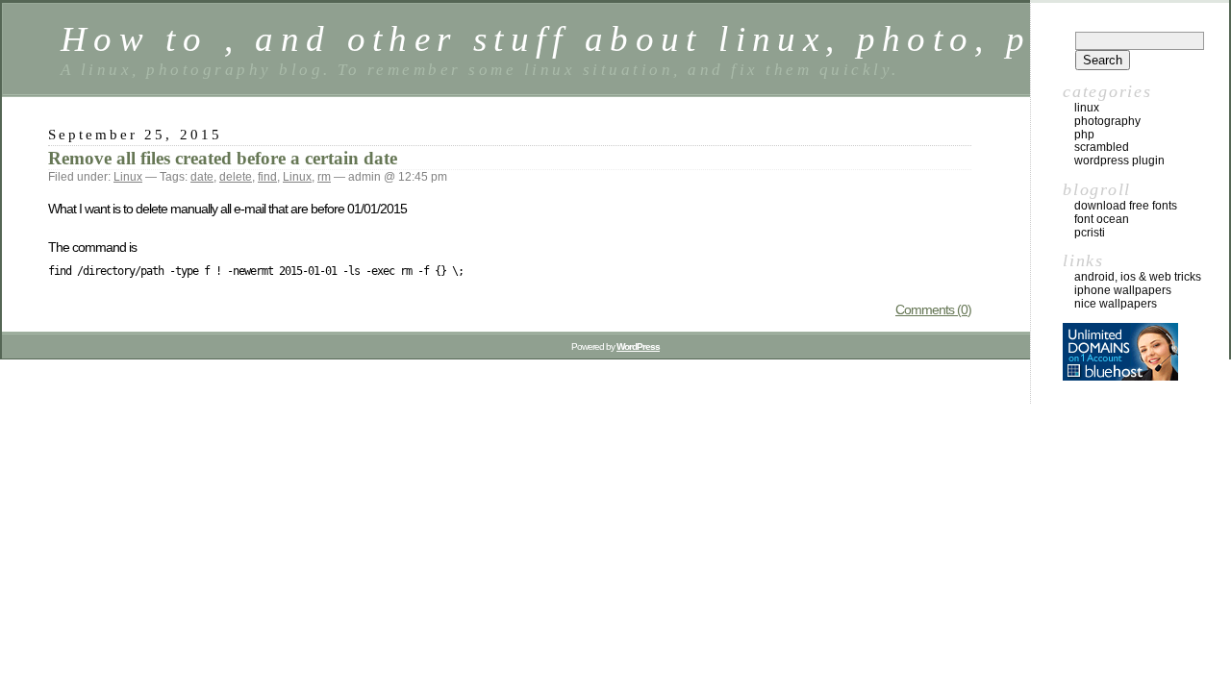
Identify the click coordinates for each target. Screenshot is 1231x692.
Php (1084, 134)
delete (235, 177)
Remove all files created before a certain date (222, 158)
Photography (1107, 121)
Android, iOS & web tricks (1137, 277)
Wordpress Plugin (1119, 160)
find (267, 177)
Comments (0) (933, 309)
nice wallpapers (1115, 303)
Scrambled (1101, 147)
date (202, 177)
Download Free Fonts (1125, 205)
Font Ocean (1101, 219)
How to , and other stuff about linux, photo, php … (599, 39)
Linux (127, 177)
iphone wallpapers (1122, 290)
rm (324, 177)
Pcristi (1089, 232)
